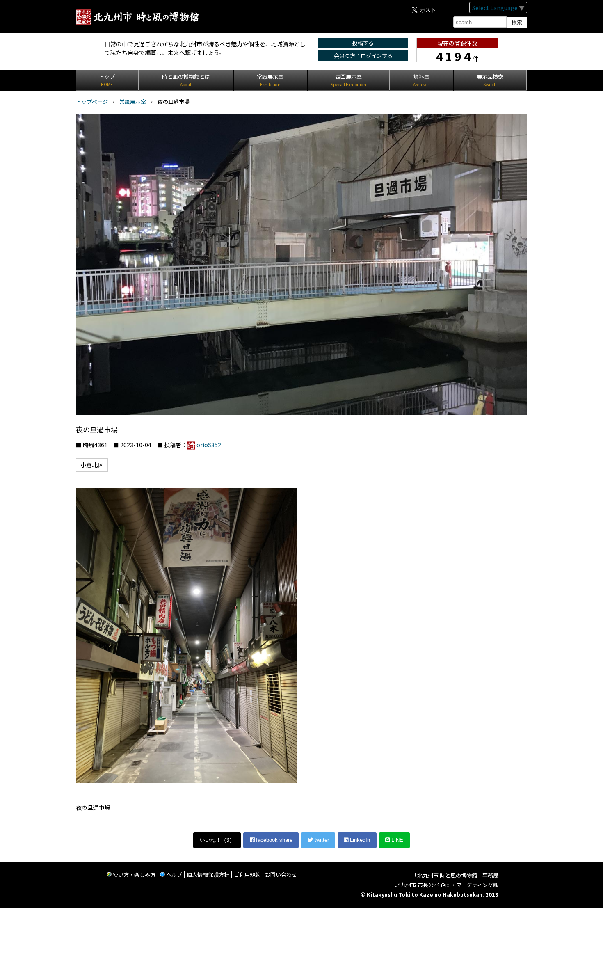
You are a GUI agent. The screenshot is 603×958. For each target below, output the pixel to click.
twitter (321, 840)
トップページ (92, 101)
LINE (396, 840)
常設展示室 (132, 101)
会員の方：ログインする (363, 55)
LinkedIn (359, 840)
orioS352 (208, 445)
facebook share (273, 840)
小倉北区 (91, 465)
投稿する (363, 43)
